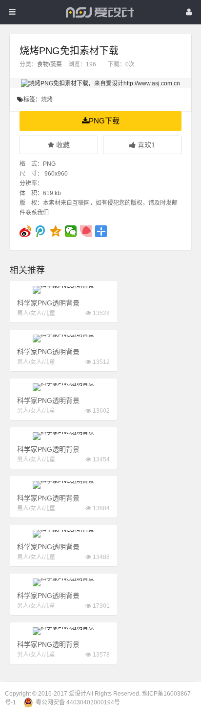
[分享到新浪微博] (26, 231)
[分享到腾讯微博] (41, 231)
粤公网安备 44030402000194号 (78, 702)
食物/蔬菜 (49, 64)
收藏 (62, 145)
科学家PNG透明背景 (48, 303)
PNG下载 (104, 121)
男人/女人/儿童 (36, 313)
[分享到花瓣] (86, 231)
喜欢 (145, 145)
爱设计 (77, 693)
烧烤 (47, 99)
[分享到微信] (71, 231)
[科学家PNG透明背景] (63, 290)
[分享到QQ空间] (56, 231)
